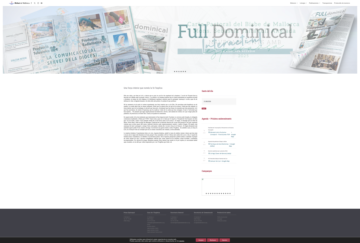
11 (227, 193)
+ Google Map (233, 134)
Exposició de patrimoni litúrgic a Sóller (217, 141)
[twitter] (34, 3)
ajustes (181, 241)
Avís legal (219, 219)
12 (230, 193)
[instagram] (38, 3)
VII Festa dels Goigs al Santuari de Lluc (217, 158)
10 (225, 193)
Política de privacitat (222, 217)
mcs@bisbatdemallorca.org (200, 222)
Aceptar (201, 240)
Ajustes (224, 240)
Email (204, 108)
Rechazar (213, 240)
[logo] (19, 2)
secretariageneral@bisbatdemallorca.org (180, 222)
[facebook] (31, 3)
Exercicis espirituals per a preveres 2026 (218, 151)
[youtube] (41, 3)
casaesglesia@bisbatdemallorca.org (155, 222)
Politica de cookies (221, 220)
